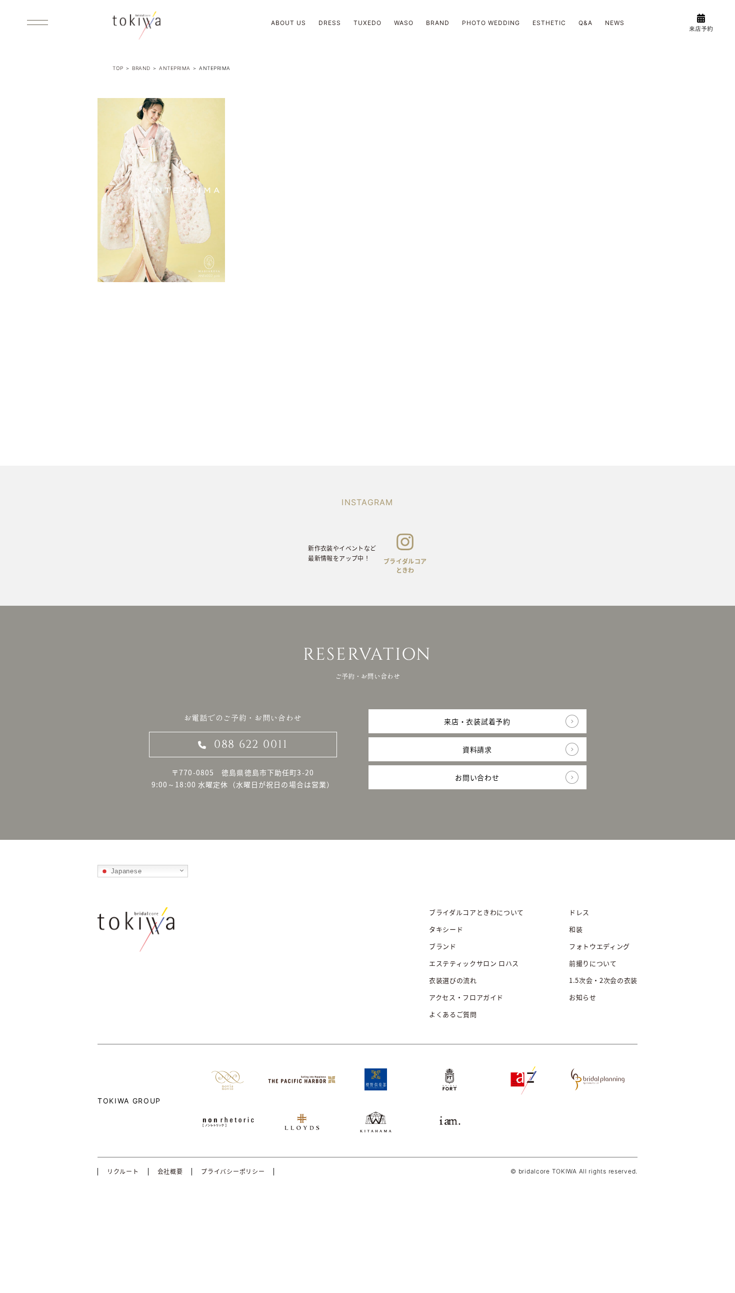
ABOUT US (288, 23)
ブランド (442, 946)
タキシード (446, 929)
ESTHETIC (549, 23)
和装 (575, 929)
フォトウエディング (599, 946)
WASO (404, 23)
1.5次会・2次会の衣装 (603, 980)
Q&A (585, 23)
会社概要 (170, 1171)
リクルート (123, 1171)
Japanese (125, 871)
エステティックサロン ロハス (474, 963)
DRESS (329, 23)
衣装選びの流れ (453, 980)
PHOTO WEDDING (491, 23)
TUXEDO (368, 23)
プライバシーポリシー (232, 1171)
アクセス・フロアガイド (466, 997)
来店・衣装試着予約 (477, 721)
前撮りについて (593, 963)
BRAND (438, 23)
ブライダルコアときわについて (476, 912)
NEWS (614, 23)
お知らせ (582, 997)
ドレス (579, 912)
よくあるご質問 (453, 1014)
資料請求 (477, 749)
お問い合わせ (477, 777)
